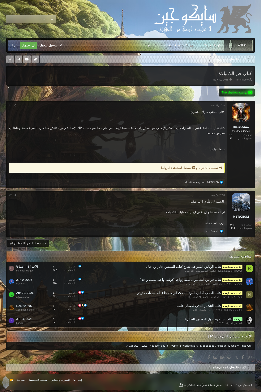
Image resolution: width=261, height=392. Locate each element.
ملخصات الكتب (199, 310)
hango (19, 322)
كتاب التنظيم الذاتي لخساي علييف (198, 306)
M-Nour (221, 345)
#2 (10, 195)
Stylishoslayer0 (189, 345)
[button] (229, 45)
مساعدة (21, 379)
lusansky (233, 345)
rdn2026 (237, 270)
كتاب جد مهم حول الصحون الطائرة (208, 319)
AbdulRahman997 (233, 310)
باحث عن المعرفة (234, 323)
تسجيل (187, 168)
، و (202, 182)
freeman (238, 284)
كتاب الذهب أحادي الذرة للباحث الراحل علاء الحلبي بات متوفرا (178, 293)
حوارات (206, 323)
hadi (240, 296)
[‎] (252, 59)
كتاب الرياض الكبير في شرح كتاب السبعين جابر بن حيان (183, 267)
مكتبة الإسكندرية (179, 45)
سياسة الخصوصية (38, 379)
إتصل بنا (77, 379)
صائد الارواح (132, 345)
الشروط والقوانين (60, 379)
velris (174, 345)
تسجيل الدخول (209, 168)
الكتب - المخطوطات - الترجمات (200, 270)
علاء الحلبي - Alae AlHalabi (207, 296)
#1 (10, 105)
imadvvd (246, 345)
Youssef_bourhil (159, 345)
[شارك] (15, 105)
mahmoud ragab (24, 270)
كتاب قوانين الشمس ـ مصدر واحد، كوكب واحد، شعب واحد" (180, 280)
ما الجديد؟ (210, 45)
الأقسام (238, 45)
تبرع (150, 45)
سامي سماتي (22, 296)
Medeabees (207, 345)
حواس (144, 345)
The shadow (241, 79)
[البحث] (13, 45)
